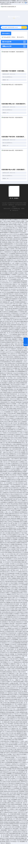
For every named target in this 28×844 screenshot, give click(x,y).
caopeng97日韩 (15, 222)
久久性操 (17, 712)
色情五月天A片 (23, 751)
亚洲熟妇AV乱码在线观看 (11, 699)
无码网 (8, 386)
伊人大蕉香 (2, 609)
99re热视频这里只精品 (7, 405)
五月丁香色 (15, 819)
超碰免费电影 (3, 568)
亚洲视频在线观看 (14, 647)
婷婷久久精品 (12, 444)
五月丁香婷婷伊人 (12, 348)
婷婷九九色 (18, 505)
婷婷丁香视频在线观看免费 (20, 413)
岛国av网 (17, 365)
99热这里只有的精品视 (16, 402)
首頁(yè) (13, 37)
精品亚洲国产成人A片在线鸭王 (15, 429)
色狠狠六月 (24, 500)
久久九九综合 (5, 284)
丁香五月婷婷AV (11, 789)
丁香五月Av (3, 634)
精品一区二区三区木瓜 (9, 332)
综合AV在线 (10, 568)
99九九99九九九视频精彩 (18, 780)
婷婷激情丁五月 (20, 697)
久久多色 (7, 667)
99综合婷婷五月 (9, 424)
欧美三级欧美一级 (15, 421)
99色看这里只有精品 (6, 242)
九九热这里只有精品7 (5, 775)
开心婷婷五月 (13, 520)
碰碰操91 (9, 594)
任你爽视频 (8, 479)
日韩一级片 (22, 802)
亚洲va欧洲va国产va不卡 (8, 261)
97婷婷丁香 (14, 797)
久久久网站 (2, 555)
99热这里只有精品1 (6, 323)
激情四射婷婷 (7, 500)
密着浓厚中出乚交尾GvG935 (7, 599)
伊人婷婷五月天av (6, 523)
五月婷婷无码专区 (14, 655)
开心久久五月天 (13, 234)
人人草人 (24, 361)
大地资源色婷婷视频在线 (13, 247)
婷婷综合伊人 (8, 764)
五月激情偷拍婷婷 (4, 713)
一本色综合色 (7, 310)
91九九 (19, 500)
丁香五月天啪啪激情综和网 (12, 495)
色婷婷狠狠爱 (5, 345)
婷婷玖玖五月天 (4, 747)
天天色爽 (25, 667)
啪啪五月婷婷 (14, 445)
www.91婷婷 (15, 628)
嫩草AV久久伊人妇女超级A (18, 455)
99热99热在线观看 (12, 744)
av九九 (24, 736)
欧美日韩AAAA (3, 596)
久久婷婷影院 (6, 604)
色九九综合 (8, 827)
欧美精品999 (15, 258)
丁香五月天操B (6, 221)
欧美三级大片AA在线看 (14, 720)
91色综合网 (22, 247)
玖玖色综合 (2, 686)
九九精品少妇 (18, 547)
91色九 (22, 442)
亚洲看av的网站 (12, 408)
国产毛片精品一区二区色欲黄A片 (13, 269)
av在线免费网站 (15, 639)
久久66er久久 (22, 546)
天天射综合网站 (14, 675)
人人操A (18, 403)
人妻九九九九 (16, 405)
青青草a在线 (7, 791)
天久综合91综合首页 (12, 432)
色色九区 (24, 715)
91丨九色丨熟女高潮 (20, 284)
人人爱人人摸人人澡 (19, 673)
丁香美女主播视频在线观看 (13, 578)
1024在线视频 (15, 315)
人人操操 (17, 709)
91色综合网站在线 (6, 612)
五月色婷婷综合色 (11, 633)
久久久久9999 (15, 407)
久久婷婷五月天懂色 (5, 681)
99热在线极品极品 (11, 542)
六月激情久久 (24, 762)
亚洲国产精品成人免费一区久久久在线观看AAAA (15, 597)
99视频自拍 (22, 659)
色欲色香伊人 (20, 348)
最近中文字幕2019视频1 (11, 583)
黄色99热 (12, 623)
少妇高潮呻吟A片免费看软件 (7, 502)
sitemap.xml (15, 210)
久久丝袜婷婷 (21, 311)
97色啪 (18, 277)
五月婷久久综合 (7, 222)
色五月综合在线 (13, 350)
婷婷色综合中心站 (21, 408)
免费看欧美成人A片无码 (20, 357)
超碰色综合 (8, 788)
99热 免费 (2, 788)
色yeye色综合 (5, 743)
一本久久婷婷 (22, 825)
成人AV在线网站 (8, 315)
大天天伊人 (4, 371)
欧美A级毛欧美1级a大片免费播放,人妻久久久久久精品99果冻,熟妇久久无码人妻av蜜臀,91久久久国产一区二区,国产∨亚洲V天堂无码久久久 (14, 2)
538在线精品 (3, 638)
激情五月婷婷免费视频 (17, 565)
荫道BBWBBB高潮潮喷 (9, 796)
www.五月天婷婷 (12, 355)
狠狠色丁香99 (18, 605)
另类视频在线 (18, 361)
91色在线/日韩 (15, 358)
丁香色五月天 (10, 830)
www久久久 (15, 428)
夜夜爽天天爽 (11, 552)
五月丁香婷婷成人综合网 (11, 693)
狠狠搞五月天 (8, 586)
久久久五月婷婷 (23, 263)
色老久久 (10, 670)
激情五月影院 (19, 722)
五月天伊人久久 (12, 245)
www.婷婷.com (5, 234)
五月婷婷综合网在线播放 (20, 345)
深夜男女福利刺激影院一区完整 (18, 804)
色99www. (22, 783)
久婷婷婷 (9, 638)
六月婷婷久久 (13, 665)
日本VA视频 (4, 273)
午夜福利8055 (16, 366)
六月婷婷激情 (3, 794)
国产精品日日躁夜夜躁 (7, 815)
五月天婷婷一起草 (6, 584)
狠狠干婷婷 (13, 499)
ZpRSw (8, 549)
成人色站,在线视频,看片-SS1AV (13, 525)
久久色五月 (13, 686)
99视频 (1, 752)
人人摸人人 (6, 350)
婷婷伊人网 (5, 408)
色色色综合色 (19, 420)
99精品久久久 (14, 310)
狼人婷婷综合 (6, 688)
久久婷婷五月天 (20, 274)
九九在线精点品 (19, 789)
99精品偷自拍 (24, 567)
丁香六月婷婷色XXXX (5, 290)
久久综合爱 (16, 802)
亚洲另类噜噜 (21, 770)
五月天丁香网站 (5, 450)
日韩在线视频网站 (23, 694)
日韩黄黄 (12, 221)
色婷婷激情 (11, 630)
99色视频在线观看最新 (20, 302)
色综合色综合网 (14, 791)
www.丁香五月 (20, 323)
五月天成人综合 (12, 733)
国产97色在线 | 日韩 (16, 785)
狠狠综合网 (6, 722)
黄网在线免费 (6, 263)
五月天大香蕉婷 (21, 757)
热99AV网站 (24, 505)
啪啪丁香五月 (21, 833)
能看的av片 (15, 534)
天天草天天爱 (6, 702)
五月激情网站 (24, 237)
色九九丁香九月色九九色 (14, 618)
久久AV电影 (12, 268)
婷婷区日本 (12, 604)
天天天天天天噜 (10, 625)
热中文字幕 (21, 534)
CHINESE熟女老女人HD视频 (7, 741)
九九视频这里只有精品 (21, 633)
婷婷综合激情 (9, 366)
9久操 (4, 357)
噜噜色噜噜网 (23, 281)
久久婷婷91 (17, 625)
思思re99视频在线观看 (5, 400)
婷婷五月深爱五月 (14, 694)
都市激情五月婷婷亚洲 (19, 823)
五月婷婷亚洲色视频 (12, 471)
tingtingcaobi (18, 607)
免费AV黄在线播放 (19, 838)
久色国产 (8, 686)
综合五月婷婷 (8, 227)
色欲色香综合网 (17, 392)
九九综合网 (19, 586)
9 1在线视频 (5, 486)
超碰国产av (11, 381)
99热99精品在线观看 (21, 839)
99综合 (1, 363)
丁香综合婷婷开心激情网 (21, 623)
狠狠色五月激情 (12, 529)
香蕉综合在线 (24, 578)
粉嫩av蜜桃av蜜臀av (17, 305)
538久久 (17, 726)
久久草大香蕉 (7, 463)
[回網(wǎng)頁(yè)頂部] (26, 339)
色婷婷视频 (7, 751)
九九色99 (13, 290)
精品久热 (25, 450)
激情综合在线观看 (20, 306)
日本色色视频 (8, 258)
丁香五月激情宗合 (15, 458)
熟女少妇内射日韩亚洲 (10, 684)
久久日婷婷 (6, 563)
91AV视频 (14, 368)
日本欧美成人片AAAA (5, 696)
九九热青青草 (23, 421)
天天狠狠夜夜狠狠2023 (9, 426)
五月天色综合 (22, 235)
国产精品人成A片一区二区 (17, 570)
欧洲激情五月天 (21, 226)
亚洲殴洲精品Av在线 (7, 447)
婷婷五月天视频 (13, 817)
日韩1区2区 (13, 697)
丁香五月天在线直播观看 (14, 281)
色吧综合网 (12, 667)
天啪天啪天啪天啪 (9, 581)
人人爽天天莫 (6, 817)
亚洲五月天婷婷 (6, 781)
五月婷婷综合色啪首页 (5, 342)
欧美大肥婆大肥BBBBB (17, 739)
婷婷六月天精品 (14, 636)
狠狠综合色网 (3, 476)
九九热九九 (19, 450)
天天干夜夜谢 (20, 520)
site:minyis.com (3, 281)
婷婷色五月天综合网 (13, 264)
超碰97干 (17, 743)
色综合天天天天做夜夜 (5, 691)
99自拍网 (20, 806)
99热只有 (7, 654)
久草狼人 (18, 663)
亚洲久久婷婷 (11, 668)
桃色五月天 (22, 405)
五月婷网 (10, 273)
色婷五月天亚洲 (5, 520)
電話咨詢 (25, 344)
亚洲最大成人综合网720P (13, 319)
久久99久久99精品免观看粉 (20, 507)
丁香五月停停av (22, 828)
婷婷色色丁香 (21, 558)
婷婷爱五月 (9, 392)
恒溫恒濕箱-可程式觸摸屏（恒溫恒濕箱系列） (14, 71)
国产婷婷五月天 (15, 691)
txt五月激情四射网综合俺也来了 (19, 773)
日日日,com (17, 599)
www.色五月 (15, 415)
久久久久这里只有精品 (20, 778)
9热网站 (22, 436)
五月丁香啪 (8, 455)
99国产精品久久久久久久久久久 (11, 810)
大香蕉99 (23, 486)
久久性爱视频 (16, 352)
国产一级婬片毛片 (4, 452)
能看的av (16, 767)
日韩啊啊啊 (8, 773)
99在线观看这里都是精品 (6, 672)
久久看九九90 (8, 358)
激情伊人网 (8, 407)
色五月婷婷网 (6, 557)
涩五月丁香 (14, 323)
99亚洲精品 (17, 486)
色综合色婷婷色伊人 (12, 759)
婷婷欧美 (14, 586)
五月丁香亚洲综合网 (12, 462)
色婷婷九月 (14, 807)
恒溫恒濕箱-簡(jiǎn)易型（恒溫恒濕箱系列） (14, 169)
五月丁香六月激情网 (17, 704)
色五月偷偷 (7, 675)
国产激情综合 (9, 237)
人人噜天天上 (8, 305)
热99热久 (23, 392)
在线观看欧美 (7, 468)
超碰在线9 (7, 828)
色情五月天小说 (15, 342)
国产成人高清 (19, 499)
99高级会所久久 (20, 431)
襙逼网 (14, 250)
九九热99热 (21, 487)
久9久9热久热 (16, 244)
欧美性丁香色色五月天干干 (8, 526)
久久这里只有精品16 (10, 718)
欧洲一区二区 (20, 665)
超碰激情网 (19, 444)
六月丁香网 (20, 775)
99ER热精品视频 (10, 712)
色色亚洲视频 (10, 292)
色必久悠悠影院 (23, 726)
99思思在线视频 (19, 295)
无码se (1, 728)
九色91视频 (7, 533)
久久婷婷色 (11, 248)
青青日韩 (19, 641)
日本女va (15, 326)
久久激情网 (13, 274)
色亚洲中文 (7, 639)
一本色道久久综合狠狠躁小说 (20, 746)
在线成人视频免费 (12, 339)
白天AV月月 (20, 744)
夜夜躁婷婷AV (24, 618)
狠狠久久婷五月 (7, 807)
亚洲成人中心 (13, 450)
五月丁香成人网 (23, 655)
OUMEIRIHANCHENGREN (15, 492)
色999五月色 (22, 331)
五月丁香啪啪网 (5, 644)
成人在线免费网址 (13, 799)
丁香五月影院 (18, 248)
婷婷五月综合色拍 (15, 725)
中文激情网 (9, 382)
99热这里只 (4, 510)
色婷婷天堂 (2, 602)
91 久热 (9, 491)
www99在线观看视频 (15, 642)
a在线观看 (20, 772)
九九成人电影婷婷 (12, 676)
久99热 (16, 705)
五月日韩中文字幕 (12, 749)
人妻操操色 (14, 831)
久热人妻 (15, 389)
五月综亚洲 (20, 273)
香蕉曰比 (4, 549)
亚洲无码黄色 (3, 641)
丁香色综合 (4, 355)
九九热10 (17, 360)
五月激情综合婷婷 (19, 630)
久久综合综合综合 (4, 282)
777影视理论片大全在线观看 (15, 736)
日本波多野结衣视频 (19, 668)
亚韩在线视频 (17, 562)
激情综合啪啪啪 (19, 256)
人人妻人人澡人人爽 (8, 512)
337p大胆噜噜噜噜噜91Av (21, 371)
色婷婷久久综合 (16, 670)
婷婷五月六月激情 (22, 799)
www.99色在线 (22, 255)
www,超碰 (7, 636)
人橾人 (12, 657)
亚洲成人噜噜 (10, 576)
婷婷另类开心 (15, 659)
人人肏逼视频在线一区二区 (8, 466)
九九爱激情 (8, 628)
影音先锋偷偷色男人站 (7, 539)
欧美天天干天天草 (14, 229)
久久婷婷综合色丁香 (12, 271)
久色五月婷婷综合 (14, 626)
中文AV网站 (17, 418)
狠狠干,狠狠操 (7, 260)
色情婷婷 (25, 381)
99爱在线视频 (19, 667)
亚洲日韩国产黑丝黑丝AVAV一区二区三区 (14, 394)
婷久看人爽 (11, 345)
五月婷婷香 (23, 634)
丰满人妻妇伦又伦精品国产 (14, 327)
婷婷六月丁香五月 (13, 452)
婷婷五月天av (13, 765)
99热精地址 (24, 607)
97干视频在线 (11, 232)
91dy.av (9, 476)
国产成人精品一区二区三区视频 (18, 523)
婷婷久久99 (25, 609)
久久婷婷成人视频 (22, 264)
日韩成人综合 (3, 730)
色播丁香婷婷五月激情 (11, 224)
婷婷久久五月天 (21, 326)
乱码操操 (19, 437)
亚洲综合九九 (17, 567)
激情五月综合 (3, 386)
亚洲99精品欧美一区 (20, 544)
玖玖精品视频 (3, 382)
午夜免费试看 (3, 578)
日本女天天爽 (7, 421)
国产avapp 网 (11, 302)
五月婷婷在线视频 (8, 613)
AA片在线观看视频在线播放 (13, 536)
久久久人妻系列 (13, 282)
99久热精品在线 (21, 765)
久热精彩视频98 (21, 589)
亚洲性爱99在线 (7, 336)
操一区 (15, 770)
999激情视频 (16, 521)
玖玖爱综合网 (21, 298)
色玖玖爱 (13, 602)
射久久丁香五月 (11, 571)
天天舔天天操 (17, 836)
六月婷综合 (9, 521)
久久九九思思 (22, 313)
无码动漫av (9, 794)
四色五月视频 (16, 794)
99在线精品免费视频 (9, 823)
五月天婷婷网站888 (9, 573)
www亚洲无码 (3, 633)
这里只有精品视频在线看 (12, 833)
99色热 (22, 479)
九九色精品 (2, 657)
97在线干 (21, 242)
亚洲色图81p (13, 702)
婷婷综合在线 (19, 602)
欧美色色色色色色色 (21, 245)
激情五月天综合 (6, 518)
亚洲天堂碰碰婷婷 (13, 298)
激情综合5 (23, 836)
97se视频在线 (12, 663)
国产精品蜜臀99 (4, 245)
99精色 (6, 489)
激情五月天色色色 (6, 697)
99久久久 (18, 713)
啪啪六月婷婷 (23, 244)
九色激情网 (21, 791)
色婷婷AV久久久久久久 (15, 318)
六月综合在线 (10, 413)
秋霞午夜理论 (10, 820)
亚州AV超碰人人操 (16, 240)
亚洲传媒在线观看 (23, 752)
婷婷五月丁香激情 (4, 297)
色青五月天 (9, 641)
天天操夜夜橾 (12, 253)
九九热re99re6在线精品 (18, 373)
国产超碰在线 (6, 365)
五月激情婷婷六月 (18, 434)
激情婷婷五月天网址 (18, 568)
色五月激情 (25, 600)
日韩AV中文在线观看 (11, 403)
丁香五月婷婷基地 (20, 290)
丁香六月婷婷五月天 (9, 478)
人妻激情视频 (3, 830)
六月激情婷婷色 (14, 825)
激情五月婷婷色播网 (6, 428)
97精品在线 (12, 722)
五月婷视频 (17, 510)
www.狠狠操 (20, 476)
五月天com (2, 628)
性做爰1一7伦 (14, 757)
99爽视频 (8, 602)
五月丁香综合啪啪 (10, 295)
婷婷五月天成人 (23, 639)
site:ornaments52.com (18, 460)
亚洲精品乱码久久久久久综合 (19, 515)
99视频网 (9, 387)
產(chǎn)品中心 (6, 33)
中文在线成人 (14, 541)
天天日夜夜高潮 (5, 575)
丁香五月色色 (7, 541)
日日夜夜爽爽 (5, 298)
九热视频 (11, 767)
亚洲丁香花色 (7, 324)
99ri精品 (12, 300)
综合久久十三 (3, 717)
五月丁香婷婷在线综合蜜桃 (16, 681)
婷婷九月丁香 (12, 713)
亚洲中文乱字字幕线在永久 (20, 830)
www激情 (5, 339)
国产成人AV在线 (22, 807)
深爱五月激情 (10, 802)
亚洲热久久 (11, 646)
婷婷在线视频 (11, 371)
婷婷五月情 (6, 678)
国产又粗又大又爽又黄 (10, 707)
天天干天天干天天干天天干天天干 (19, 439)
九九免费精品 (21, 462)
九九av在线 (21, 463)
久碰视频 (24, 474)
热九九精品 (21, 258)
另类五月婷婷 (17, 502)
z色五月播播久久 (23, 626)
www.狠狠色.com (4, 673)
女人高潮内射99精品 (6, 739)
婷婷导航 (21, 358)
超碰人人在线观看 (11, 420)
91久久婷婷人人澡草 (21, 303)
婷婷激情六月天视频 (18, 340)
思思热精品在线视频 (7, 326)
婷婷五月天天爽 (9, 609)
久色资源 (20, 266)
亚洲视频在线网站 (13, 311)
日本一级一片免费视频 (21, 728)
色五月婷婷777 (3, 668)
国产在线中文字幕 (12, 437)
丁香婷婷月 (7, 843)
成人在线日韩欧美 (20, 355)
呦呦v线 (17, 332)
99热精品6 (13, 638)
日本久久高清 (15, 242)
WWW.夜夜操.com (4, 767)
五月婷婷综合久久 (15, 584)
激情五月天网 (21, 334)
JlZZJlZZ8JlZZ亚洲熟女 (13, 596)
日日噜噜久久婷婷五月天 (17, 801)
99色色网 (17, 550)
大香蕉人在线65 (18, 609)
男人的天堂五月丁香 (17, 835)
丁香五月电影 (22, 491)
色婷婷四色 (13, 781)
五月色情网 (14, 400)
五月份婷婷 (10, 418)
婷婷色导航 (18, 268)
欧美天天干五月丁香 (10, 709)
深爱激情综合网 (23, 712)
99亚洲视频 (7, 806)
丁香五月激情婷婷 (19, 526)
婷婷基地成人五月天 (21, 529)
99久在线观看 (21, 452)
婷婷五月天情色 (21, 831)
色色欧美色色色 (16, 239)
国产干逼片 (13, 303)
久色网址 (4, 534)
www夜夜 (2, 760)
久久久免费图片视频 (15, 473)
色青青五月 (22, 596)
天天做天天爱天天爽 (10, 360)
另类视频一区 (5, 374)
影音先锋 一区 (20, 279)
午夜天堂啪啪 (3, 662)
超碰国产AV (19, 518)
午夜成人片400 (15, 395)
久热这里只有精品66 (22, 759)
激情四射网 (21, 649)
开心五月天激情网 (7, 615)
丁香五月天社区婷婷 (15, 384)
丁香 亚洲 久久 (12, 563)
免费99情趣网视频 (15, 751)
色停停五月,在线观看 (14, 329)
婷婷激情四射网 (6, 331)
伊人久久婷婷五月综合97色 (9, 731)
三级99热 (12, 365)
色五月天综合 (7, 465)
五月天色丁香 (16, 423)
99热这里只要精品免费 (17, 768)
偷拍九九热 (24, 576)
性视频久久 (18, 822)
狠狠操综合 (20, 471)
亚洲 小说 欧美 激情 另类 (13, 793)
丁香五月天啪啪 (22, 705)
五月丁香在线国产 (9, 723)
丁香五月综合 (22, 683)
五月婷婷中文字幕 (9, 562)
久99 (24, 592)
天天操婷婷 (19, 474)
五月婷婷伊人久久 (13, 266)
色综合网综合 (17, 276)
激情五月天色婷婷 (4, 399)
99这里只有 (20, 350)
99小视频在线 (8, 395)
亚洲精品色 (21, 389)
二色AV (25, 295)
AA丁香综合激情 (14, 828)
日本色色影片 (5, 449)
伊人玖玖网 (10, 255)
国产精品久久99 (4, 744)
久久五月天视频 (11, 547)
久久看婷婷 (19, 339)
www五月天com (9, 352)
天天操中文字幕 (10, 507)
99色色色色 (5, 799)
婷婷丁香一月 (22, 229)
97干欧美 (8, 804)
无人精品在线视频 (12, 652)
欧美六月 (10, 316)
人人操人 (4, 319)
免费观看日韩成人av (13, 528)
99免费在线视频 (6, 786)
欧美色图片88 (20, 324)
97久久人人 (9, 662)
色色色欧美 (20, 701)
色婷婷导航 (7, 757)
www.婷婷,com (10, 441)
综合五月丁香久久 (19, 513)
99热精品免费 (9, 591)
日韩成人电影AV (24, 743)
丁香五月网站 (17, 369)
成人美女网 (7, 308)
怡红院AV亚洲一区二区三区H (17, 557)
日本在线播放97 (5, 623)
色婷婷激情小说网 (4, 266)
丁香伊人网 (16, 344)
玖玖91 (4, 793)
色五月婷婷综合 (24, 747)
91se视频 (14, 252)
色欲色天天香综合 (16, 376)
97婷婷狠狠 (5, 646)
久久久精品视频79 (10, 256)
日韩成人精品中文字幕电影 (15, 760)
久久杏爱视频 (12, 592)
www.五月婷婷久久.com (14, 747)
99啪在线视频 (16, 316)
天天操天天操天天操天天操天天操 (8, 531)
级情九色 (4, 576)
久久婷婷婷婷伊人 (22, 764)
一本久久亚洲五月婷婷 (11, 560)
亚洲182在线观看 (21, 652)
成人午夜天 (14, 226)
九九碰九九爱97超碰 (19, 809)
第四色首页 (4, 726)
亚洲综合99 (14, 764)
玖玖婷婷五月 (5, 311)
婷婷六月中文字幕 (6, 783)
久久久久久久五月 (23, 594)
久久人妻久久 (20, 432)
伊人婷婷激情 (16, 347)
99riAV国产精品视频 (5, 499)
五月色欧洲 (7, 631)
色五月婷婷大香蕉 (12, 410)
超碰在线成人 (14, 500)
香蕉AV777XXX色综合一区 (12, 841)
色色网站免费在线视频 (5, 620)
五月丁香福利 (14, 411)
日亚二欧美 (24, 680)
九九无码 (19, 531)
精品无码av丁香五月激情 (6, 239)
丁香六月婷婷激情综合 (14, 484)
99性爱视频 (4, 390)
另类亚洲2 (24, 489)
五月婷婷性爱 (18, 363)
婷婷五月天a (19, 387)
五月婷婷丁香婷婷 (9, 567)
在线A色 (16, 294)
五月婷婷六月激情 (19, 221)
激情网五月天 (20, 733)
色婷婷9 (22, 717)
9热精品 (6, 513)
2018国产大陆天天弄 (23, 631)
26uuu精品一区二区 (4, 378)
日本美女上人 (14, 806)
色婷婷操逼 (13, 324)
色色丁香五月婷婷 (21, 368)
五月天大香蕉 (12, 839)
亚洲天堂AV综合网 (10, 634)
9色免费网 (22, 841)
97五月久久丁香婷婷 (5, 765)
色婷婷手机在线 (20, 710)
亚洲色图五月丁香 (6, 621)
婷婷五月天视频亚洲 (6, 537)
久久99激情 (2, 625)
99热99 (13, 361)
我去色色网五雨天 (22, 636)
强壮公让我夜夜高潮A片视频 (14, 610)
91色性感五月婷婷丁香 (16, 549)
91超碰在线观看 (5, 384)
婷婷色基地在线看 (16, 449)
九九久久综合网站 (10, 607)
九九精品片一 (23, 384)
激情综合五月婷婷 (23, 793)
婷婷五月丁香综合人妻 (14, 297)
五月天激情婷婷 (13, 334)
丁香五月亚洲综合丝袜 (9, 363)
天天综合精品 (20, 797)
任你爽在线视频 (5, 229)
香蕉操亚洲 (6, 665)
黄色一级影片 (18, 600)
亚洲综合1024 (10, 705)
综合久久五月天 (5, 647)
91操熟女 (6, 728)
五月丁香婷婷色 (17, 576)
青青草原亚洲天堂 (20, 253)
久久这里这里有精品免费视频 (14, 497)
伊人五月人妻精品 (7, 715)
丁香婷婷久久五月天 (5, 579)
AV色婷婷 (9, 376)
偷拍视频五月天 (17, 762)
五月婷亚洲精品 (23, 591)
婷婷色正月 (5, 529)
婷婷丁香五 (8, 235)
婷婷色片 (21, 315)
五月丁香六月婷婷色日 (17, 483)
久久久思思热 (18, 571)
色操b (25, 744)
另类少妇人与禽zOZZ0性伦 (18, 672)
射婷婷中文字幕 (8, 659)
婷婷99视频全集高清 (17, 447)
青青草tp (7, 626)
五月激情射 (16, 255)
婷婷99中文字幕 (11, 600)
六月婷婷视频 (5, 663)
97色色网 (17, 573)
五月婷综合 (20, 400)
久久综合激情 (24, 660)
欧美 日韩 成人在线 (11, 321)
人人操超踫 (11, 486)
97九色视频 (22, 342)
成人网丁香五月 (20, 252)
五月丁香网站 (24, 689)
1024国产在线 (15, 235)
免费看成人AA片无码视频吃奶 (19, 286)
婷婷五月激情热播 (18, 581)
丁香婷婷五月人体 (12, 701)
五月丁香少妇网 (6, 442)
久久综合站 (14, 558)
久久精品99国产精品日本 (8, 294)
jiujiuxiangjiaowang (13, 772)
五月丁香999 (7, 504)
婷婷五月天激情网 (15, 783)
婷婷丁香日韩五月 (15, 436)
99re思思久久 (8, 831)
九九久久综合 (23, 625)
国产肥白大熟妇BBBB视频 (15, 489)
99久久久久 (14, 260)
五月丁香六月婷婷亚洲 (10, 431)
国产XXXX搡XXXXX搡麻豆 (11, 219)
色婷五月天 (20, 555)
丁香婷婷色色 (20, 693)
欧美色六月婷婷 (13, 812)
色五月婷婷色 (7, 825)
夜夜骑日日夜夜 (22, 504)
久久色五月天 (6, 303)
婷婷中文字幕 (13, 735)
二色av (6, 760)
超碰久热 (20, 381)
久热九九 (5, 462)
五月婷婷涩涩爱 (14, 331)
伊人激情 (4, 413)
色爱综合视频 (19, 321)
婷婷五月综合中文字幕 (7, 494)
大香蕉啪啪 (16, 591)
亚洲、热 (17, 441)
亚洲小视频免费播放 (17, 715)
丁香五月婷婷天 (9, 651)
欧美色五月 (12, 688)
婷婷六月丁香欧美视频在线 (6, 746)
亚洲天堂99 (18, 552)
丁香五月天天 (12, 399)
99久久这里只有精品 (13, 588)
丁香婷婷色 (25, 684)
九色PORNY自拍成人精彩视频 (15, 390)
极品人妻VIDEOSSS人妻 (6, 423)
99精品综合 (11, 673)
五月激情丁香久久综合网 (9, 778)
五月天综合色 (24, 670)
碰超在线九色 (3, 542)
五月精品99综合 (14, 463)
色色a (9, 785)
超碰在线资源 (19, 730)
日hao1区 (2, 831)
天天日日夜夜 (14, 589)
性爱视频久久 (14, 696)
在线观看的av (6, 318)
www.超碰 (18, 634)
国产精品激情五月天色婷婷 (17, 308)
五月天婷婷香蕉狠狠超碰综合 (13, 689)
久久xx (3, 300)
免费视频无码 (14, 465)
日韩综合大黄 (11, 726)
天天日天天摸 (14, 481)
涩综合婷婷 (21, 675)
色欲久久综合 (5, 733)
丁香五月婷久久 (6, 725)
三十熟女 (21, 741)
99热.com (14, 227)
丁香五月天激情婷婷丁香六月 (12, 416)
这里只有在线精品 (14, 546)
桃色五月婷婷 (22, 378)
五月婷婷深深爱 (9, 434)
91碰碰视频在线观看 (22, 397)
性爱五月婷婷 (16, 424)
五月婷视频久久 (17, 613)
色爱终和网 (13, 397)
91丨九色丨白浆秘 (14, 263)
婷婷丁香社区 (20, 410)
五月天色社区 (13, 644)
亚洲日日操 (24, 376)
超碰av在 (5, 429)
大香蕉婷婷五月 (7, 252)
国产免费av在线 (7, 474)
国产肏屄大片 (5, 277)
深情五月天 (22, 319)
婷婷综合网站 (19, 592)
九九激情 (2, 219)
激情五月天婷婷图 (6, 589)
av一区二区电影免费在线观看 (13, 814)
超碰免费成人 (5, 329)
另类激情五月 (11, 287)
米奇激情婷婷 (8, 286)
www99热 (12, 575)
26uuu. (4, 560)
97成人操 (10, 487)
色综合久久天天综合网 (18, 815)
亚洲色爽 (22, 810)
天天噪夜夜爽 (7, 411)
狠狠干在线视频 (4, 264)
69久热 (13, 387)
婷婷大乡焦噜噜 (22, 819)
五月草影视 (21, 579)
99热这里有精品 (8, 340)
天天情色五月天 (8, 250)
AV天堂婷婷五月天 (17, 494)
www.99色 (22, 599)
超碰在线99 (11, 513)
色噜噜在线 (17, 516)
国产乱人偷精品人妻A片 (11, 555)
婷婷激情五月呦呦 (4, 592)
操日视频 (23, 754)
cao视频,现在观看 (13, 683)
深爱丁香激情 (22, 788)
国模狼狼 (5, 302)
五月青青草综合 (14, 313)
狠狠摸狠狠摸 (8, 704)
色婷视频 (8, 300)
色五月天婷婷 (22, 294)
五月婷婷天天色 (15, 491)
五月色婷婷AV (3, 441)
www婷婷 (19, 271)
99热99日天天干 (20, 749)
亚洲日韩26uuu (12, 277)
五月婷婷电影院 (7, 558)
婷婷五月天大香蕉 (15, 612)
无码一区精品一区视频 (5, 801)
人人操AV (8, 657)
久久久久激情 (18, 300)
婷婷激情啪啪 (11, 822)
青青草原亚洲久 (10, 357)
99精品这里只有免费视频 (18, 537)
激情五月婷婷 (6, 735)
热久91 (4, 321)
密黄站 (8, 481)
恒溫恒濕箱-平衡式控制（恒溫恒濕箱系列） (14, 136)
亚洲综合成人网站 (9, 344)
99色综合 (8, 397)
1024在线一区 (12, 306)
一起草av (23, 269)
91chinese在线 (3, 749)
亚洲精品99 (5, 492)
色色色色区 (16, 292)
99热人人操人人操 (14, 378)
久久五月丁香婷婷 (19, 796)
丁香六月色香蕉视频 (6, 768)
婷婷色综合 (12, 838)
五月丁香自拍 (11, 510)
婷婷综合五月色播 (15, 479)
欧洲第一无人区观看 (20, 604)
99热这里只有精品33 (8, 460)
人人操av (14, 738)
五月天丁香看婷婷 (11, 730)
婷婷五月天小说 (21, 699)
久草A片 (10, 415)
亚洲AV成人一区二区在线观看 (9, 279)
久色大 (8, 353)
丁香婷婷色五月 (17, 237)
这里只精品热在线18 (10, 505)
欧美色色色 (6, 777)
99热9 (6, 287)
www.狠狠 (22, 365)
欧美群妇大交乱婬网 (23, 541)
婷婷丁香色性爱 (6, 445)
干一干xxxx (23, 336)
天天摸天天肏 (22, 647)
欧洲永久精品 (12, 284)
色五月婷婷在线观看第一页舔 (19, 231)
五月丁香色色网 (24, 399)
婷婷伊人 (17, 741)
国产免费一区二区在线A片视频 (17, 777)
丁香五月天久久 (21, 812)
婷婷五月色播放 (19, 379)
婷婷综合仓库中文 (18, 820)
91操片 (8, 570)
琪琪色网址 (20, 481)
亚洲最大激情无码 (18, 261)
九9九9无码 (11, 743)
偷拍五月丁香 (3, 491)
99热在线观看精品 (17, 337)
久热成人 (13, 660)
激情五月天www (21, 676)
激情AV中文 (3, 507)
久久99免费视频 (15, 788)
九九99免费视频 (7, 515)
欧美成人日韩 (14, 631)
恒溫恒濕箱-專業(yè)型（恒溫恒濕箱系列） (14, 104)
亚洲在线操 (24, 497)
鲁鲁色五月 (9, 368)
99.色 (16, 381)
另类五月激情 (14, 775)
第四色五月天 (20, 638)
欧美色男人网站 (23, 416)
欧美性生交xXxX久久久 (18, 617)
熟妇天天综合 (7, 436)
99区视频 (9, 231)
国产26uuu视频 (12, 508)
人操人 (5, 670)
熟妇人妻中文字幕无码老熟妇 (20, 554)
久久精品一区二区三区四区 (6, 554)
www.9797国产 (14, 786)
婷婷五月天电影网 (4, 508)
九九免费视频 (5, 630)
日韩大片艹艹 (6, 334)
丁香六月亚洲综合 (23, 786)
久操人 (10, 449)
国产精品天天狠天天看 (19, 723)
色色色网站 (12, 605)
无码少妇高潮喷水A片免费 (8, 550)
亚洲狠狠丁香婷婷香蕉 (18, 539)
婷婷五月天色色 (14, 579)
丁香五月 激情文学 (16, 754)
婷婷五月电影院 (6, 439)
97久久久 (2, 764)
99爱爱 (18, 399)
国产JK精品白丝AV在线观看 (20, 651)
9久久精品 (19, 686)
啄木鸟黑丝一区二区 (13, 649)
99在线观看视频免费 (16, 442)
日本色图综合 (5, 306)
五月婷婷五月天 (4, 652)
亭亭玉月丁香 (15, 594)
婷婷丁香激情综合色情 (9, 379)
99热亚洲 (6, 544)
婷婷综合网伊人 (21, 560)
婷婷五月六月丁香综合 (16, 353)
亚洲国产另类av (10, 369)
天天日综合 (9, 534)
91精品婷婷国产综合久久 (17, 386)
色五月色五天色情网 (7, 710)
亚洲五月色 (19, 684)
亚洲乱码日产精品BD (7, 240)
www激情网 (22, 407)
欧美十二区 (22, 360)
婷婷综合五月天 (4, 418)
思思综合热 (15, 487)
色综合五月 (14, 476)
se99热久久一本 (21, 224)
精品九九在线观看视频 (7, 762)
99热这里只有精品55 (16, 621)
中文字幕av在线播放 (13, 374)
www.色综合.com (21, 563)
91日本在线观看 (16, 336)
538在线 (14, 474)
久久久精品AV (12, 728)
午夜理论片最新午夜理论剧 (6, 347)
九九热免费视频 (4, 415)
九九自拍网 (18, 466)
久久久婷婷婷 (24, 552)
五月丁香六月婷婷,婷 (20, 718)
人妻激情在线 (16, 662)
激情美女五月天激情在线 (6, 373)
